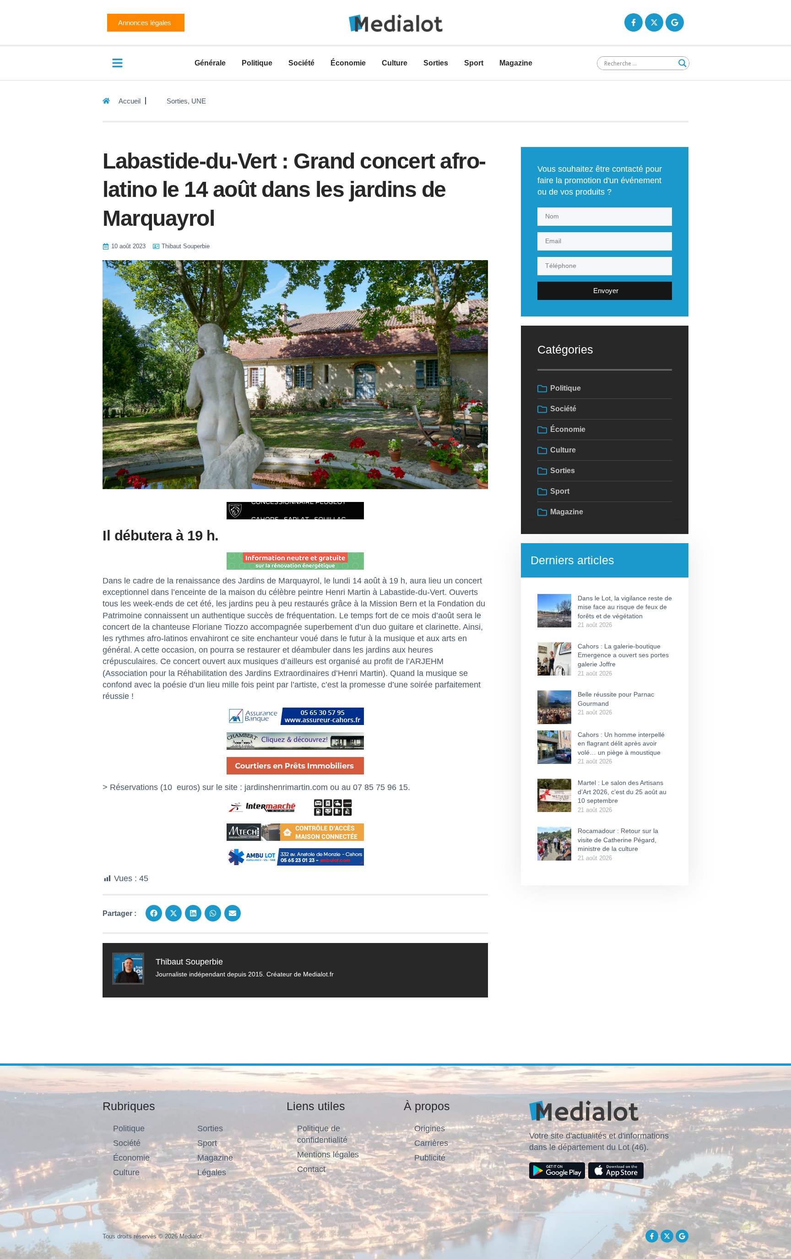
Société (301, 63)
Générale (210, 63)
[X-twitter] (654, 22)
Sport (473, 63)
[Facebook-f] (633, 22)
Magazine (515, 63)
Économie (348, 63)
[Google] (675, 22)
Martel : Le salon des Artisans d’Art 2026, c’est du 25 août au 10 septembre (622, 791)
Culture (394, 63)
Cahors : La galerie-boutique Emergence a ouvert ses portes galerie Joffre (623, 655)
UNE (198, 101)
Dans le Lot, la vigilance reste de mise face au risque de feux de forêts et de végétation (625, 607)
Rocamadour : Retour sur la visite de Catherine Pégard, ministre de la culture (618, 839)
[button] (154, 913)
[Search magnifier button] (682, 63)
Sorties (435, 63)
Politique (257, 63)
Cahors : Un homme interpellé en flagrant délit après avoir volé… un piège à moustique (621, 743)
